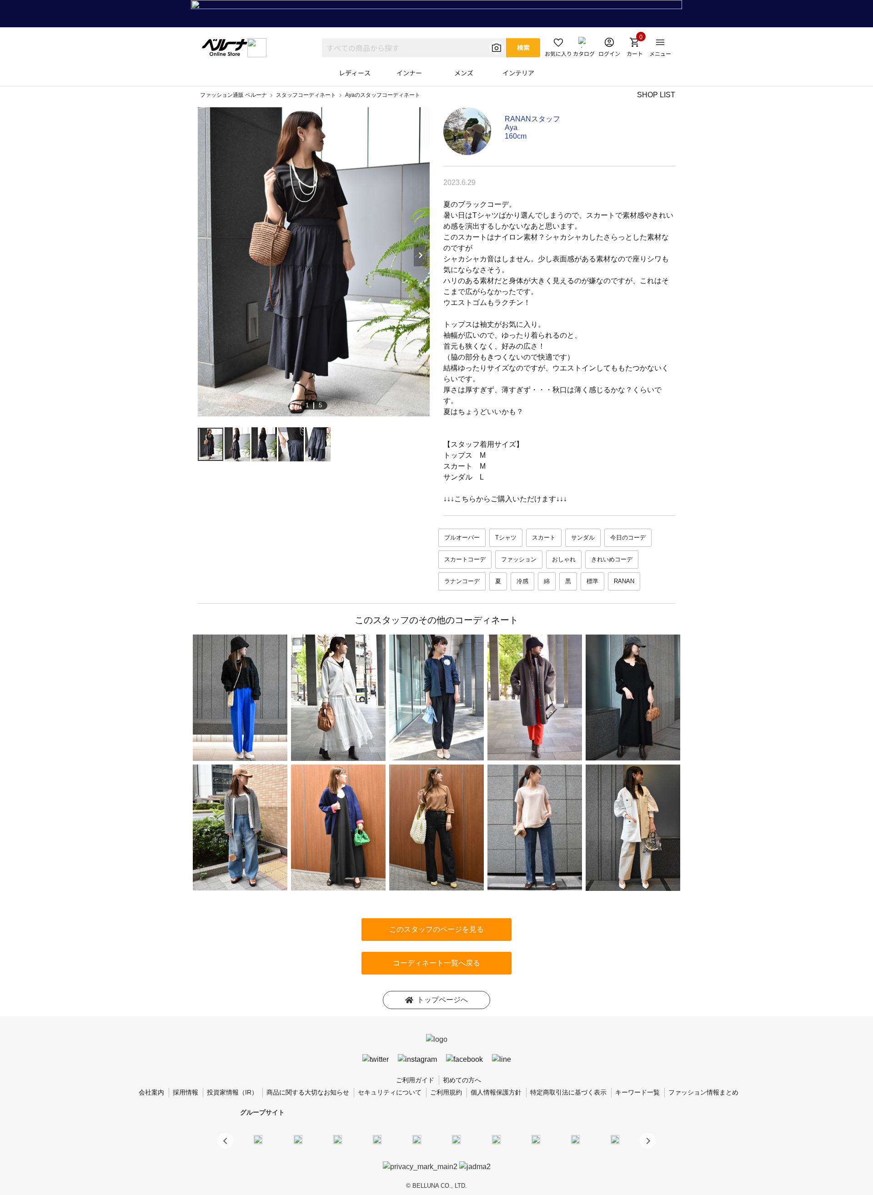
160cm (516, 136)
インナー (409, 72)
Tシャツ (506, 537)
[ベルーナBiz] (297, 1139)
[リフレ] (615, 1139)
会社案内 (151, 1092)
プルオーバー (462, 537)
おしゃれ (564, 559)
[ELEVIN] (377, 1139)
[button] (648, 1141)
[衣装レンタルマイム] (258, 1139)
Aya (511, 127)
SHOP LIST (656, 95)
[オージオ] (535, 1139)
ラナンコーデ (462, 581)
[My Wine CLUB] (496, 1139)
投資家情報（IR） (232, 1092)
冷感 (522, 581)
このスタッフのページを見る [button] (436, 929)
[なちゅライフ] (575, 1139)
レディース (355, 72)
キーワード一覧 (637, 1092)
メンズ (463, 72)
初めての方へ (462, 1080)
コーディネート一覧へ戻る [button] (436, 963)
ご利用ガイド (415, 1080)
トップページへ (442, 1000)
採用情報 (185, 1092)
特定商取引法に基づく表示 (568, 1092)
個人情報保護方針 (496, 1092)
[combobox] (414, 47)
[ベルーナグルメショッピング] (456, 1139)
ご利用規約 (446, 1092)
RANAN (624, 581)
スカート (544, 537)
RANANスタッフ (532, 119)
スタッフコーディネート (306, 95)
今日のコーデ (628, 537)
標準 (592, 581)
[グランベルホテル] (416, 1139)
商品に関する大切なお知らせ (307, 1092)
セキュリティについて (389, 1092)
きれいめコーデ (611, 559)
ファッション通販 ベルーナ (233, 95)
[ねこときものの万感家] (337, 1139)
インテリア (518, 72)
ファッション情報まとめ (703, 1092)
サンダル (583, 537)
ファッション (519, 559)
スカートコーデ (465, 559)
